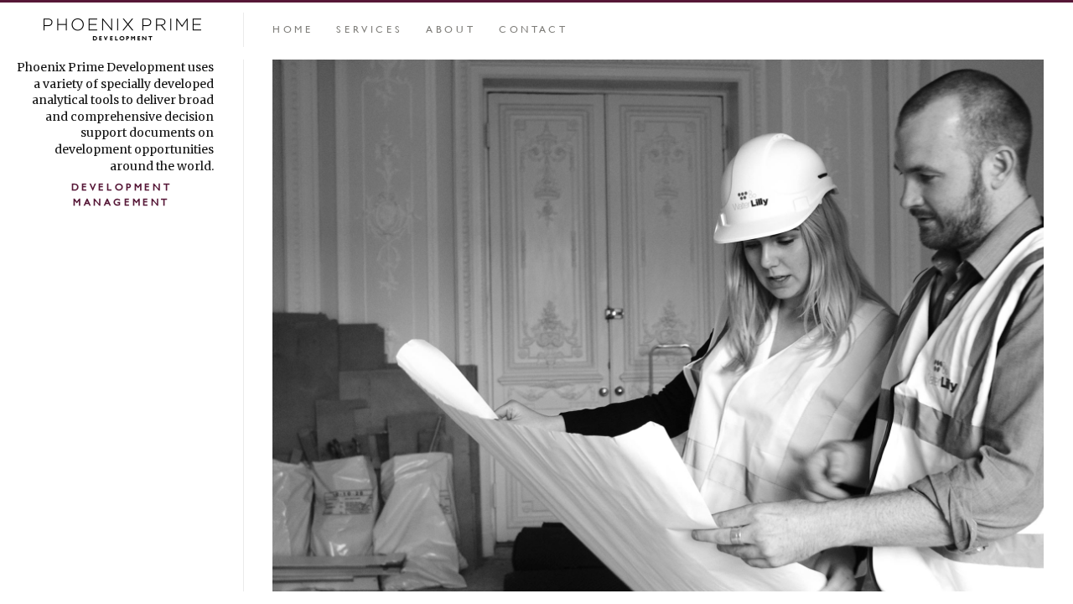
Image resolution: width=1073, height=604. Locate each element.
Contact (533, 28)
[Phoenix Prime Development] (121, 30)
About (450, 28)
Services (369, 28)
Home (292, 28)
